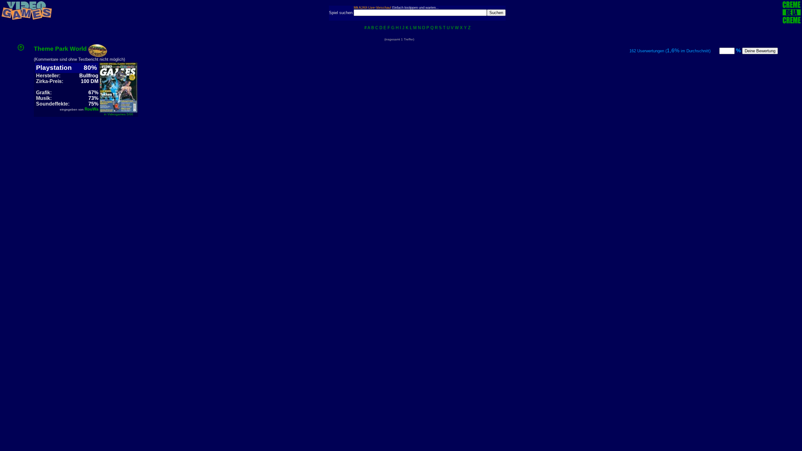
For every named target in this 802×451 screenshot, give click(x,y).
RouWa (91, 109)
